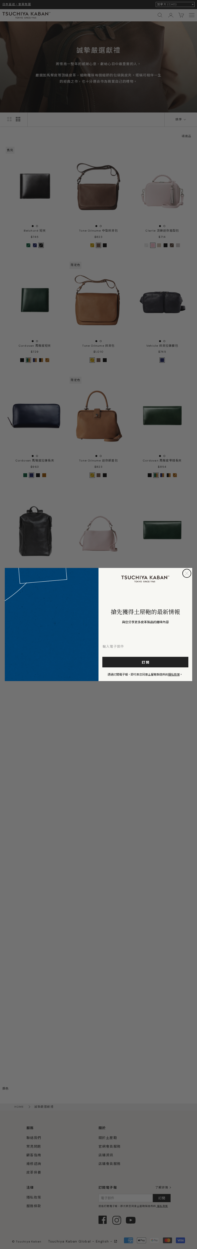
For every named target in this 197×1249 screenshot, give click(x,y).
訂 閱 (145, 662)
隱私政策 (174, 674)
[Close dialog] (187, 573)
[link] (145, 579)
